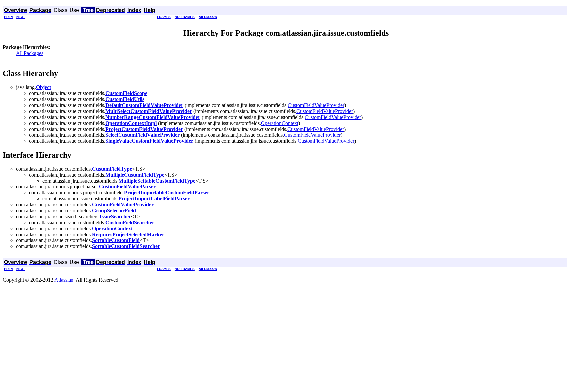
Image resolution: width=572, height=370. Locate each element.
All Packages (29, 53)
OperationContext (279, 123)
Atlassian (63, 280)
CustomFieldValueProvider (316, 105)
